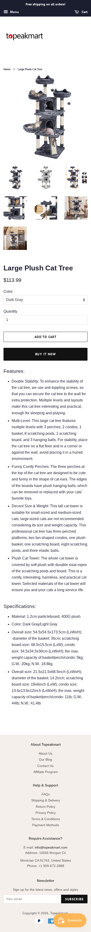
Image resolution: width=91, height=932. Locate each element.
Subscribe (74, 899)
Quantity (10, 311)
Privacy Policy (45, 813)
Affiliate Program (45, 772)
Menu (14, 12)
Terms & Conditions (45, 819)
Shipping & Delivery (45, 800)
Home (7, 69)
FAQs (46, 794)
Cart (84, 12)
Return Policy (45, 806)
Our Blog (45, 759)
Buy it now (45, 354)
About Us (45, 753)
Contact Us (45, 766)
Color (8, 291)
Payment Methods (45, 825)
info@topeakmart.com (51, 847)
